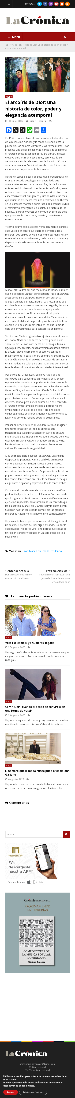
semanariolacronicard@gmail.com (37, 1063)
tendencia (56, 551)
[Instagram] (50, 4)
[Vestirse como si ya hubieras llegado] (37, 620)
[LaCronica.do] (37, 26)
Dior (25, 551)
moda (46, 551)
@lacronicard (38, 1067)
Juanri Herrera (38, 120)
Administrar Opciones (33, 1092)
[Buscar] (65, 37)
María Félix (35, 551)
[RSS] (67, 4)
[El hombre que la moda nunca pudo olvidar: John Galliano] (37, 748)
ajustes (30, 1085)
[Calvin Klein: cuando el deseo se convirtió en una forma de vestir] (37, 684)
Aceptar (10, 1092)
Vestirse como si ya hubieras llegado (29, 643)
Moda (9, 97)
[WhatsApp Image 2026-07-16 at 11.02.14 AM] (37, 972)
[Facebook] (45, 4)
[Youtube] (56, 4)
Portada (13, 44)
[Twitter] (39, 4)
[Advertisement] (31, 1001)
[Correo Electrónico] (62, 4)
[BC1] (31, 885)
